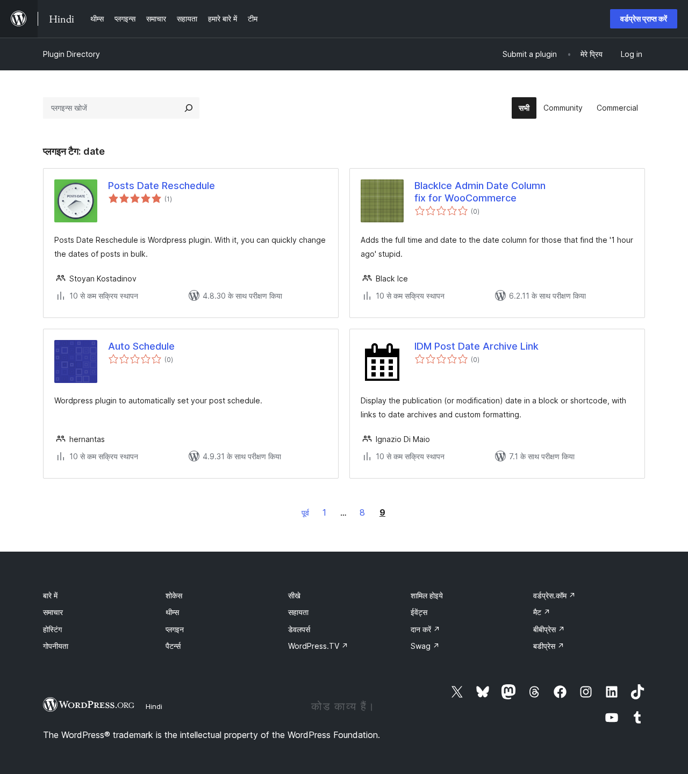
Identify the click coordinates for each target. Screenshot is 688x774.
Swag (425, 645)
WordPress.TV (318, 645)
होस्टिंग (52, 629)
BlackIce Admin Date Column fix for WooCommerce (480, 192)
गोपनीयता (55, 645)
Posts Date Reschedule (161, 185)
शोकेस (174, 595)
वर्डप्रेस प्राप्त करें (643, 18)
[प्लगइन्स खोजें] (188, 108)
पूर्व (305, 512)
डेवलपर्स (299, 629)
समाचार (53, 612)
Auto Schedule (141, 346)
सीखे (294, 595)
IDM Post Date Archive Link (476, 346)
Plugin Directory (71, 54)
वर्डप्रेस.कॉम (554, 595)
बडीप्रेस (548, 645)
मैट (541, 612)
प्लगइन (175, 629)
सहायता (298, 612)
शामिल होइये (427, 595)
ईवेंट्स (419, 612)
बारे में (50, 595)
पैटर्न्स (173, 645)
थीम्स (172, 612)
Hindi (154, 706)
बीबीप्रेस (549, 629)
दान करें (425, 629)
